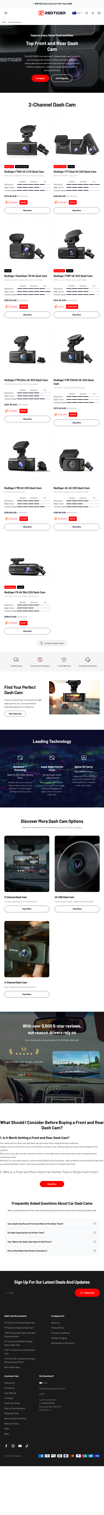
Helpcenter (9, 1392)
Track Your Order (12, 1413)
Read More (52, 1194)
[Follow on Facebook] (6, 1455)
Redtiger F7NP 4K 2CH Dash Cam (73, 275)
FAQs (6, 1438)
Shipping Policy (11, 1423)
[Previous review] (47, 1099)
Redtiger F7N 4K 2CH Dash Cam (23, 488)
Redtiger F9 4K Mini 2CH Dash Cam (24, 592)
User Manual (10, 1402)
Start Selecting (15, 714)
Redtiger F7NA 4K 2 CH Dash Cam (24, 171)
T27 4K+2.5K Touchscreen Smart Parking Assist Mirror (19, 1370)
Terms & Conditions (60, 1342)
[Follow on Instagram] (13, 1455)
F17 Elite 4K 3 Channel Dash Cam (19, 1332)
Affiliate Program (59, 1347)
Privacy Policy (57, 1337)
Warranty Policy (11, 1433)
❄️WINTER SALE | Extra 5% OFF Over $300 (52, 3)
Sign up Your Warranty (14, 1418)
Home (4, 22)
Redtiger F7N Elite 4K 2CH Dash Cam (26, 380)
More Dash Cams (12, 1377)
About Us (55, 1332)
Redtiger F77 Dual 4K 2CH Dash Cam (75, 171)
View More (26, 909)
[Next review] (56, 1099)
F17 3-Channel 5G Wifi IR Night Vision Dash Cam (18, 1353)
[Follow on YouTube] (20, 1455)
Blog (6, 1443)
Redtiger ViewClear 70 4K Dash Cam (25, 275)
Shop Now (27, 210)
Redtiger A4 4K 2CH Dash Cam (72, 488)
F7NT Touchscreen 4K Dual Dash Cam (19, 1361)
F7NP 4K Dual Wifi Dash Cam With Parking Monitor (20, 1344)
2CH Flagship (62, 78)
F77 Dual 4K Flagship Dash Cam (19, 1337)
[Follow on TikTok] (27, 1455)
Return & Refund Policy (15, 1428)
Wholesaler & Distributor (63, 1352)
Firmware (8, 1408)
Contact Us (9, 1397)
